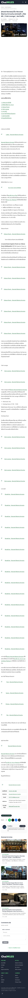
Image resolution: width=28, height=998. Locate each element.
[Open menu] (25, 2)
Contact (17, 977)
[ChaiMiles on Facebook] (2, 993)
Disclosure (17, 980)
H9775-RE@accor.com (14, 797)
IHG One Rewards (19, 965)
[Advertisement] (14, 53)
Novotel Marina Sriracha (7, 142)
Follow (23, 826)
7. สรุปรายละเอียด (5, 116)
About (16, 975)
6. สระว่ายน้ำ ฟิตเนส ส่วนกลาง (8, 114)
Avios (2, 967)
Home (2, 7)
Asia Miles (3, 963)
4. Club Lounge (5, 109)
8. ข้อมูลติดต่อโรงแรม (6, 118)
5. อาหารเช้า (4, 111)
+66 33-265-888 (13, 791)
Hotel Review (8, 7)
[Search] (23, 2)
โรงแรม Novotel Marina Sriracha (18, 390)
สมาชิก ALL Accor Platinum (13, 763)
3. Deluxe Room (5, 107)
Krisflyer (3, 965)
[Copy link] (6, 820)
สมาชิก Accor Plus (12, 195)
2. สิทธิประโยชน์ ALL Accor (7, 105)
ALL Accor (17, 967)
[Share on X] (12, 820)
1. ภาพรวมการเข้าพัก (6, 103)
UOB (2, 975)
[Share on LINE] (9, 820)
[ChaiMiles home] (7, 2)
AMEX (2, 982)
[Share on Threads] (19, 820)
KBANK (2, 980)
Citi (2, 977)
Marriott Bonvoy (18, 963)
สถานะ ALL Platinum (11, 200)
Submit (5, 942)
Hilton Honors (18, 969)
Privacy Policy (18, 982)
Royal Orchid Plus (5, 969)
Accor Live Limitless (6, 815)
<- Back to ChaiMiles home (14, 948)
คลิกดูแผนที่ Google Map (14, 806)
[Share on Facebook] (16, 820)
